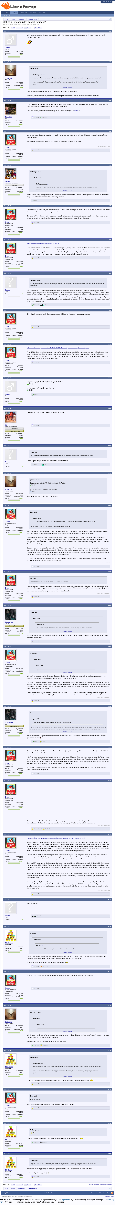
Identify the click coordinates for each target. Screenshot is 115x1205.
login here (66, 1200)
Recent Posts (6, 15)
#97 (110, 239)
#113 (109, 899)
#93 (110, 100)
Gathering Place (18, 85)
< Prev (13, 27)
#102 (109, 408)
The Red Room (15, 24)
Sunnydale (20, 191)
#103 (109, 445)
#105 (109, 505)
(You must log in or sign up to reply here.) (100, 1184)
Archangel (8, 78)
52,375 (21, 435)
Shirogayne (9, 622)
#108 (109, 646)
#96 (110, 206)
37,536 (21, 154)
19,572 (21, 53)
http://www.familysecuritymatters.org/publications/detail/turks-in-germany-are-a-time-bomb (56, 838)
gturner (7, 47)
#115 (109, 971)
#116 (109, 1005)
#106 (109, 571)
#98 (110, 273)
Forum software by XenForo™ (16, 1196)
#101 (109, 378)
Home (6, 12)
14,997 (21, 122)
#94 (110, 131)
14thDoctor (29, 24)
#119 (109, 1123)
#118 (109, 1089)
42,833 (21, 630)
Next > (39, 27)
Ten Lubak (8, 117)
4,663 (21, 84)
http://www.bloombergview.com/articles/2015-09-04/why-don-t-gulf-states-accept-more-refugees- (58, 348)
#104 (109, 473)
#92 (110, 62)
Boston (21, 437)
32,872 (21, 948)
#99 (110, 310)
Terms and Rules (109, 1196)
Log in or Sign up (106, 1)
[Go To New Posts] (49, 1193)
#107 (109, 605)
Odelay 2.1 (5, 1193)
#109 (109, 706)
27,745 (21, 189)
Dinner (76, 110)
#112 (109, 834)
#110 (109, 747)
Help (100, 1193)
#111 (109, 780)
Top (108, 1193)
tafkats (7, 181)
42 (35, 27)
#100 (109, 344)
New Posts (42, 12)
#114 (109, 926)
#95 (110, 165)
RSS (112, 1193)
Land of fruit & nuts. (17, 156)
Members (33, 12)
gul (6, 425)
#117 (109, 1050)
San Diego (20, 631)
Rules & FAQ (23, 12)
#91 (110, 31)
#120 (109, 1153)
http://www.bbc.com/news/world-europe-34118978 (43, 244)
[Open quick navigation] (110, 19)
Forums (14, 12)
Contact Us (94, 1193)
